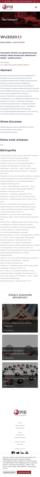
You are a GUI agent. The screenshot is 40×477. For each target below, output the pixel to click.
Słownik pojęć (20, 442)
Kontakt (20, 444)
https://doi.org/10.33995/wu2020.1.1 (16, 65)
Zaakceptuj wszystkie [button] (24, 472)
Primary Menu (36, 7)
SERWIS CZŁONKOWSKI (25, 1)
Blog (20, 432)
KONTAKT (15, 1)
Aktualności (20, 435)
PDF (1, 145)
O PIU (20, 423)
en (34, 1)
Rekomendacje (20, 437)
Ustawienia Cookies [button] (9, 472)
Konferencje (20, 428)
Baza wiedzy (20, 425)
